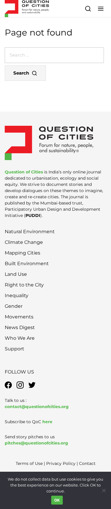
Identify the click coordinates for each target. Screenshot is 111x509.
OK (57, 500)
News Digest (20, 327)
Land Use (16, 274)
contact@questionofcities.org (37, 406)
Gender (13, 306)
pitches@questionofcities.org (36, 443)
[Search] (88, 8)
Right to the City (24, 285)
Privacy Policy (60, 463)
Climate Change (24, 242)
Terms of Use (29, 463)
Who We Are (20, 338)
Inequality (16, 295)
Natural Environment (30, 231)
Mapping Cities (22, 253)
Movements (19, 317)
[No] (104, 490)
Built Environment (27, 263)
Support (14, 349)
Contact (87, 463)
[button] (101, 8)
